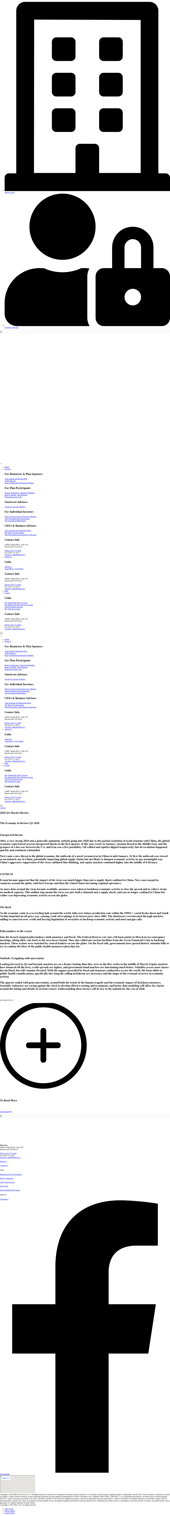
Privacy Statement (6, 1178)
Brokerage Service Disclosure (11, 1174)
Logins (7, 593)
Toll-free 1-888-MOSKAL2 (15, 555)
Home (7, 467)
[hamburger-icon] (1, 463)
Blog (6, 591)
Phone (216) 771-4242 (13, 551)
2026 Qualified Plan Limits (10, 1190)
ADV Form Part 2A (7, 1182)
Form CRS (4, 1186)
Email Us (3, 1161)
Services (8, 469)
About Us (8, 557)
